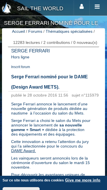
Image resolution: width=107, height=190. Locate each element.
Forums (35, 31)
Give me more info (82, 180)
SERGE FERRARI (30, 51)
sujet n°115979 (85, 95)
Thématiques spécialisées (69, 31)
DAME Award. (23, 150)
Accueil (18, 31)
